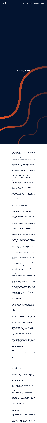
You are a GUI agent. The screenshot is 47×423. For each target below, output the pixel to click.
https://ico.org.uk (29, 421)
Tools (27, 3)
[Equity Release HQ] (4, 3)
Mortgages (23, 3)
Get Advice (42, 3)
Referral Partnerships (36, 3)
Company (31, 3)
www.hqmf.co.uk (29, 417)
